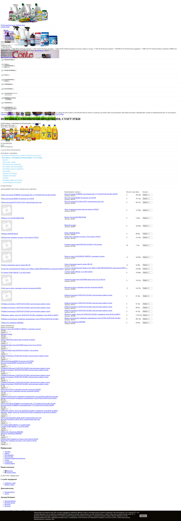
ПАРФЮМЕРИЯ (6, 143)
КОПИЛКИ (6, 171)
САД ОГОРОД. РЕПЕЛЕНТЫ (10, 150)
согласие (66, 512)
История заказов (10, 502)
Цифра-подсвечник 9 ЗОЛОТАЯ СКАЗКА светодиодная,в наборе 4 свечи (88, 310)
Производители (10, 492)
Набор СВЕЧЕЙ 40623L (72, 233)
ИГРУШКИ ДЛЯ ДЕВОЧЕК (12, 164)
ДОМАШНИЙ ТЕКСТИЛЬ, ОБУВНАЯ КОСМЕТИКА (19, 189)
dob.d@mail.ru (39, 50)
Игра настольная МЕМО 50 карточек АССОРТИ (80, 198)
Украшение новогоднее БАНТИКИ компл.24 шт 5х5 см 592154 (84, 279)
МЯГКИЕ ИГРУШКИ (10, 173)
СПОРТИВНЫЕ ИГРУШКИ (12, 182)
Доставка (7, 38)
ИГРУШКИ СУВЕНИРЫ (9, 153)
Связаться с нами (10, 483)
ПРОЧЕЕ (6, 178)
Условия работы (10, 37)
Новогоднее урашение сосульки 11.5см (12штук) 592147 (82, 236)
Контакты (8, 35)
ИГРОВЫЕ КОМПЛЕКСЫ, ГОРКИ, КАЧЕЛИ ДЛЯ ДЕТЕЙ (21, 155)
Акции (7, 494)
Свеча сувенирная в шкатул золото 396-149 (78, 264)
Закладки (7, 504)
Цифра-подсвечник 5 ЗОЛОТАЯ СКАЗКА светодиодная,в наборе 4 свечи (88, 307)
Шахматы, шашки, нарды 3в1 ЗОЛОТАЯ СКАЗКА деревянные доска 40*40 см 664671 (92, 314)
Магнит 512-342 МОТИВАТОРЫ (75, 217)
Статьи (7, 460)
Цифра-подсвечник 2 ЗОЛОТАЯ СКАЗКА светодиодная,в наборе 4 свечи (88, 303)
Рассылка (8, 506)
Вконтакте (9, 471)
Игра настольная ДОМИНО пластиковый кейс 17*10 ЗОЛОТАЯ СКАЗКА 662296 (91, 194)
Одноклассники (11, 472)
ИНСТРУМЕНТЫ (7, 147)
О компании (8, 462)
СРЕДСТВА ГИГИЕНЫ (8, 133)
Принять (143, 516)
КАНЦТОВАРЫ (6, 186)
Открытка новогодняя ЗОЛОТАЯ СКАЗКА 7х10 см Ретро (83, 244)
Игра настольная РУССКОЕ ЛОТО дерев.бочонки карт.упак (84, 201)
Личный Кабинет (10, 501)
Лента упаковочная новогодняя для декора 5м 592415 (81, 209)
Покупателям (9, 32)
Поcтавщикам (9, 33)
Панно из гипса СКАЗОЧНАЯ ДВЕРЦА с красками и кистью (84, 256)
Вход (2, 57)
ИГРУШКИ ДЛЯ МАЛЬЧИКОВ (13, 169)
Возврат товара (9, 484)
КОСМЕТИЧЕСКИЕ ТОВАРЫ (11, 140)
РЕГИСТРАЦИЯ (9, 57)
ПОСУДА (4, 137)
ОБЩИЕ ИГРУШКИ (9, 176)
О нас (6, 30)
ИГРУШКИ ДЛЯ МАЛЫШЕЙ (12, 167)
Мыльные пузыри (70, 225)
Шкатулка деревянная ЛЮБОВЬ (74, 322)
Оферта (7, 453)
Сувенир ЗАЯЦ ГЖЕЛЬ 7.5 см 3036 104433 (78, 271)
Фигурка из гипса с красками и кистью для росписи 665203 (83, 287)
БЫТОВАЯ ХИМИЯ (7, 127)
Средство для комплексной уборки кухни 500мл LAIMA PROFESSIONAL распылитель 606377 (95, 268)
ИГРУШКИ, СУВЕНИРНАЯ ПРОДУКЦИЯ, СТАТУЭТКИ (22, 158)
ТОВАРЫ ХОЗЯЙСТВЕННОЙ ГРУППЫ (14, 130)
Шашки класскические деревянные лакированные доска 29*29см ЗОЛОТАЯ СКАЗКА (92, 318)
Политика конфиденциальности (15, 458)
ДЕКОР (5, 160)
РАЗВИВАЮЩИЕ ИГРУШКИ (12, 180)
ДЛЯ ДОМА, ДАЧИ (9, 162)
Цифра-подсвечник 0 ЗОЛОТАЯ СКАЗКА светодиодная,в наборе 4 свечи (88, 295)
